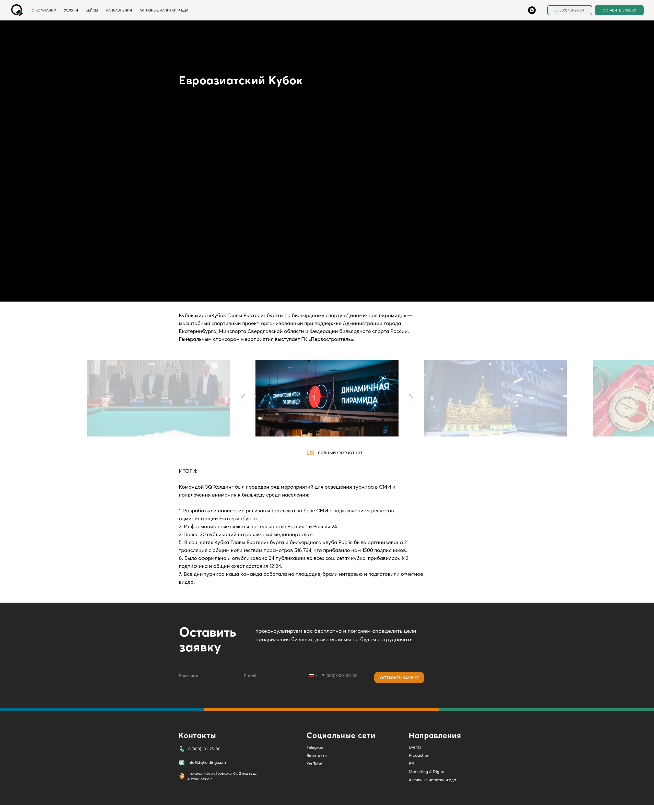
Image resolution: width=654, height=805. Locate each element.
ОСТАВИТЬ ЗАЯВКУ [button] (619, 10)
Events (415, 747)
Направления (119, 10)
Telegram (315, 747)
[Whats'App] (532, 10)
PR (411, 763)
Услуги (71, 10)
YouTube (314, 763)
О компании (43, 10)
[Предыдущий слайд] (243, 398)
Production (419, 755)
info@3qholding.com (207, 762)
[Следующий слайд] (411, 398)
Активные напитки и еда (163, 10)
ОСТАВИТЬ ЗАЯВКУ (399, 677)
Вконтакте (317, 755)
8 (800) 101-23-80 (569, 10)
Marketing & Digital (427, 771)
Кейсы (92, 10)
